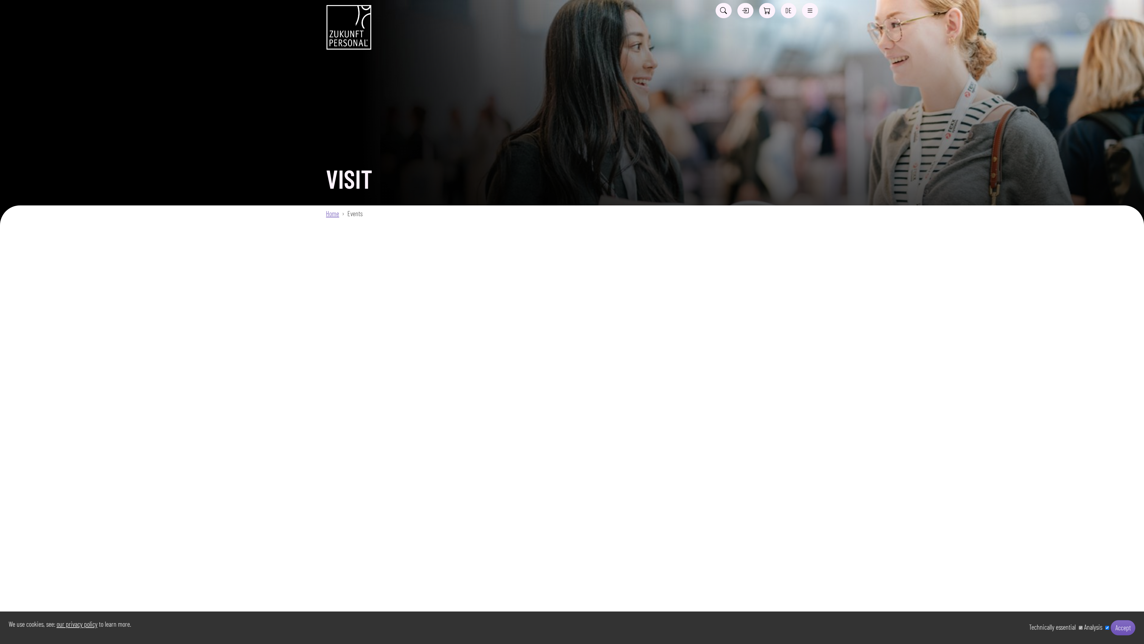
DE (788, 10)
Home (332, 213)
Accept (1123, 627)
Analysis (1094, 627)
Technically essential (1054, 627)
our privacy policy (77, 624)
